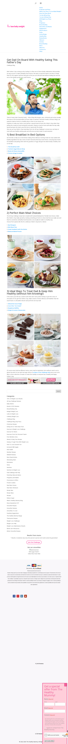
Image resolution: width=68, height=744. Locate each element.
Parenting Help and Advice (14, 475)
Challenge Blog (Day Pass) (14, 421)
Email (48, 708)
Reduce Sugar (10, 498)
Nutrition (9, 467)
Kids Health (10, 449)
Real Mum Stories (11, 485)
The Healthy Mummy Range (14, 516)
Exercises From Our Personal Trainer (17, 434)
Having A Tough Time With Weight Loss (18, 442)
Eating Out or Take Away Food (15, 426)
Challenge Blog (11, 65)
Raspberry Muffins (13, 308)
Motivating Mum (11, 460)
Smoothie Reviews (12, 508)
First (45, 702)
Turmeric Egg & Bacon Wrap (16, 149)
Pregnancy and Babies (13, 477)
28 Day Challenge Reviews (14, 401)
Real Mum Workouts (12, 488)
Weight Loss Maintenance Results (16, 526)
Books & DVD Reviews (13, 406)
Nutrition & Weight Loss (13, 470)
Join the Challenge (34, 542)
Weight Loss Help (11, 523)
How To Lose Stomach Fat (14, 444)
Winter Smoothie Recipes (13, 531)
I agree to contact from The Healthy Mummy (53, 729)
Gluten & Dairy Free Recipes (14, 439)
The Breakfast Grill (13, 147)
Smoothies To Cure (12, 511)
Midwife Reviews (11, 454)
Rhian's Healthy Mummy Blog (15, 500)
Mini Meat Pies (12, 227)
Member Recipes (11, 452)
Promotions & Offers (12, 480)
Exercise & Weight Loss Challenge (16, 429)
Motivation (10, 462)
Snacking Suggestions (13, 513)
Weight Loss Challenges (13, 521)
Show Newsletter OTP (13, 503)
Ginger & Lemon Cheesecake (16, 310)
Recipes (9, 495)
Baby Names (10, 404)
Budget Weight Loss (12, 411)
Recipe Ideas (10, 493)
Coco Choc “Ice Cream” (14, 306)
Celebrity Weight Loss (13, 416)
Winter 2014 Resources (13, 528)
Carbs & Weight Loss (12, 414)
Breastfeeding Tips (12, 409)
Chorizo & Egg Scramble (15, 153)
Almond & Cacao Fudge (15, 304)
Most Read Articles (12, 457)
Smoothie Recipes (12, 505)
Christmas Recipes (12, 424)
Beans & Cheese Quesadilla (16, 151)
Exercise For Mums (12, 432)
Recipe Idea (10, 490)
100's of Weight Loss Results (15, 398)
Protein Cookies (11, 482)
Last (56, 702)
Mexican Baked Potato (15, 231)
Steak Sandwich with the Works (17, 229)
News (8, 465)
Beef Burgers (12, 225)
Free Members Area (12, 437)
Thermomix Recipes (12, 518)
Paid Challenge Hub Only (13, 472)
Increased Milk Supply (12, 447)
